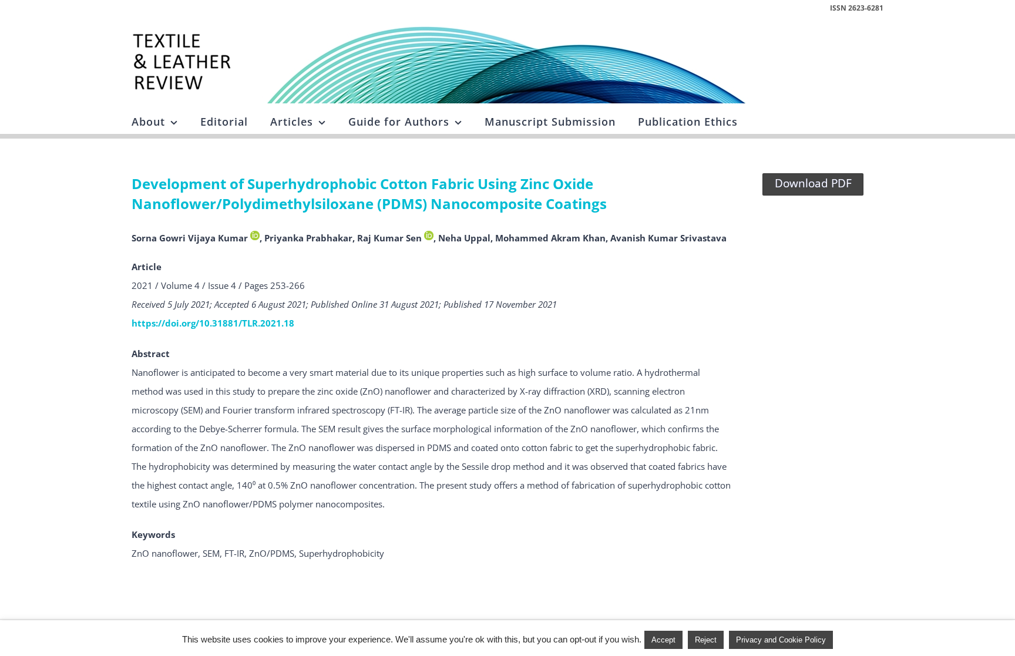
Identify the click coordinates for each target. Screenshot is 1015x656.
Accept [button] (663, 639)
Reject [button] (706, 639)
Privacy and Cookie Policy (781, 639)
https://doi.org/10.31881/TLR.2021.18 (213, 323)
